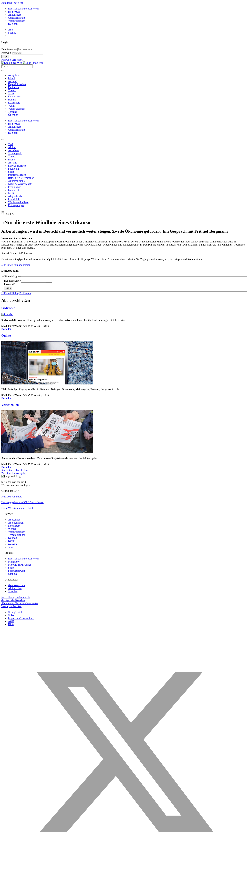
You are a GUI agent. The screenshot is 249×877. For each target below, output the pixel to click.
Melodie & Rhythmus (19, 564)
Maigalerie (13, 561)
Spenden (12, 591)
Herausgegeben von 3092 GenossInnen (22, 502)
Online (6, 335)
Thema (12, 90)
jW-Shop (13, 23)
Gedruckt (8, 308)
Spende (12, 32)
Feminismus (14, 96)
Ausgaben (13, 75)
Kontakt (12, 537)
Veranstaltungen (16, 20)
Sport (11, 93)
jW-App (12, 544)
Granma (12, 573)
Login (5, 56)
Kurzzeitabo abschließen (14, 470)
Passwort (6, 52)
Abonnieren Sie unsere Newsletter (19, 603)
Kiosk (11, 540)
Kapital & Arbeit (17, 84)
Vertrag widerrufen (11, 606)
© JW (11, 615)
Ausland (12, 81)
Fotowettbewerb (17, 570)
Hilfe (11, 624)
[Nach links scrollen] (2, 139)
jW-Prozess (14, 11)
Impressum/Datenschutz (21, 618)
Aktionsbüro (15, 14)
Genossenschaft (16, 17)
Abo (10, 29)
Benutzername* (12, 280)
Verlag (11, 105)
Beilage (12, 99)
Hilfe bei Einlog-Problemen (16, 293)
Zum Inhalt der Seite (12, 2)
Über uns (13, 114)
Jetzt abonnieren (15, 264)
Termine (12, 111)
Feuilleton (13, 87)
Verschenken (10, 404)
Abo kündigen (16, 522)
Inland (11, 78)
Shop (11, 567)
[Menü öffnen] (2, 70)
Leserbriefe (14, 102)
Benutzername (9, 49)
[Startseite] (22, 62)
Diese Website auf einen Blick (17, 508)
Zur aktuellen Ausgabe (13, 473)
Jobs (10, 547)
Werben (12, 528)
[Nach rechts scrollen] (2, 211)
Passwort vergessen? (12, 59)
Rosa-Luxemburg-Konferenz (23, 8)
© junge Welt (15, 612)
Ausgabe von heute (11, 496)
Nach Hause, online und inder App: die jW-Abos (15, 599)
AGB (11, 621)
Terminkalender (16, 534)
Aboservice (14, 519)
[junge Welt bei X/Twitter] (124, 874)
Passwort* (9, 284)
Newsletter (14, 525)
